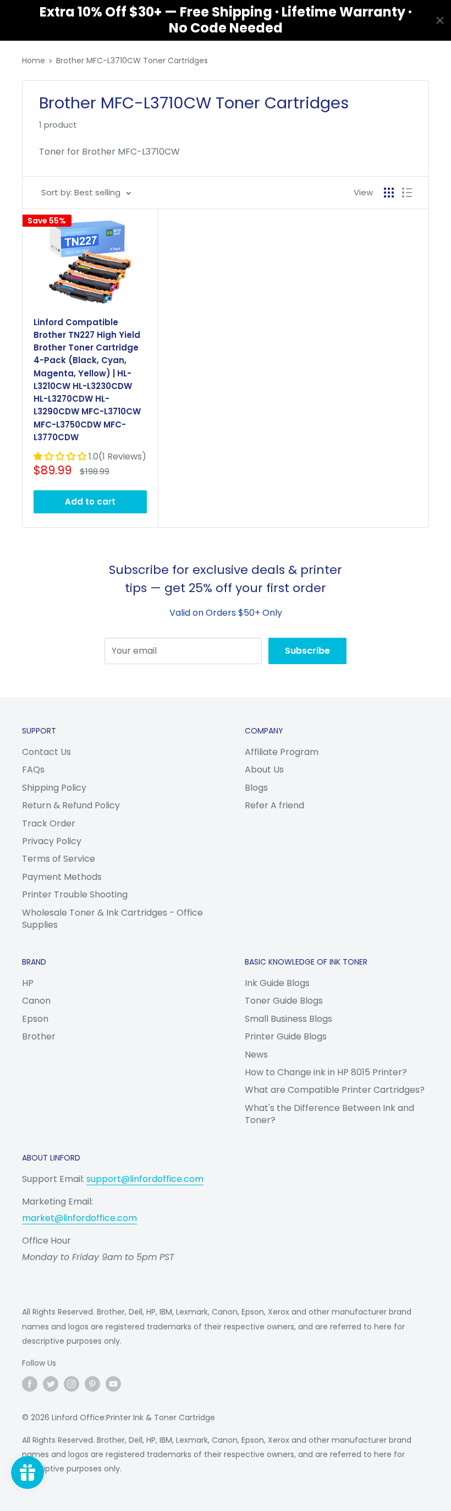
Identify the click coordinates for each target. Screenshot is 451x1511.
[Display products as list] (407, 193)
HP (28, 983)
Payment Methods (62, 877)
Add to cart (90, 501)
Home (33, 60)
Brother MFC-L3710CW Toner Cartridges (132, 60)
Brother (39, 1036)
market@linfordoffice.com (79, 1218)
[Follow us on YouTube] (113, 1384)
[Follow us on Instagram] (71, 1384)
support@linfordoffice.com (145, 1179)
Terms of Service (58, 858)
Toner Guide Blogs (284, 1000)
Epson (35, 1018)
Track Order (48, 823)
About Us (264, 769)
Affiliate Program (281, 752)
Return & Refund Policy (71, 805)
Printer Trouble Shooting (75, 894)
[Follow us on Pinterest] (92, 1384)
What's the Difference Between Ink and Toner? (329, 1114)
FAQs (33, 769)
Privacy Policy (51, 841)
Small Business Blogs (288, 1018)
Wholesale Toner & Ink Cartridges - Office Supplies (112, 918)
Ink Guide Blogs (277, 983)
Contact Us (46, 752)
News (256, 1054)
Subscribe (307, 650)
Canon (36, 1000)
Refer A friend (274, 805)
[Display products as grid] (389, 193)
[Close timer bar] (440, 20)
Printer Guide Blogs (286, 1036)
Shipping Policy (54, 787)
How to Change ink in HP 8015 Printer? (326, 1072)
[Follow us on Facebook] (29, 1384)
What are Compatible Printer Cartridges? (335, 1089)
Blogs (256, 787)
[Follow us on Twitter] (50, 1384)
